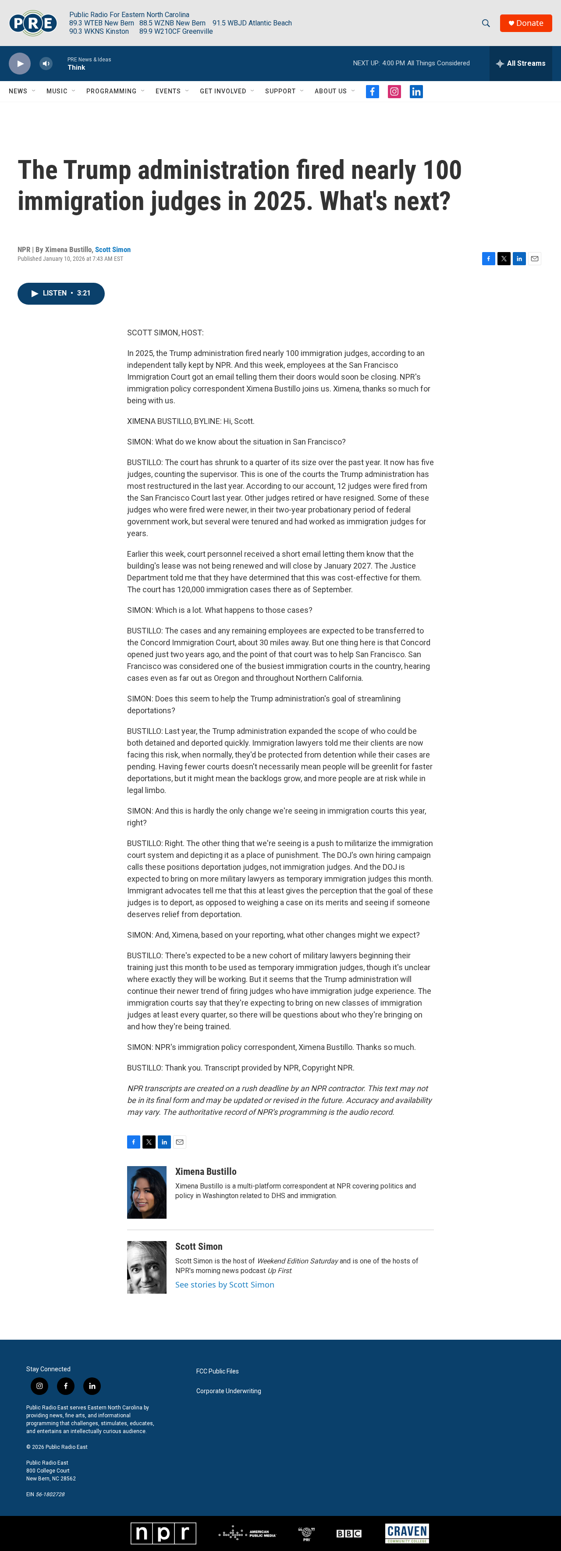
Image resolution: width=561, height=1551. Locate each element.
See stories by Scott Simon (224, 1284)
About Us (331, 91)
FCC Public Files (217, 1371)
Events (168, 91)
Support (280, 91)
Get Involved (223, 91)
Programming (111, 91)
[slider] (60, 63)
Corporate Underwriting (228, 1391)
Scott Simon (113, 249)
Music (56, 91)
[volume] (46, 64)
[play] (20, 64)
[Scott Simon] (147, 1267)
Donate (529, 23)
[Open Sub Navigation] (34, 91)
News (18, 91)
